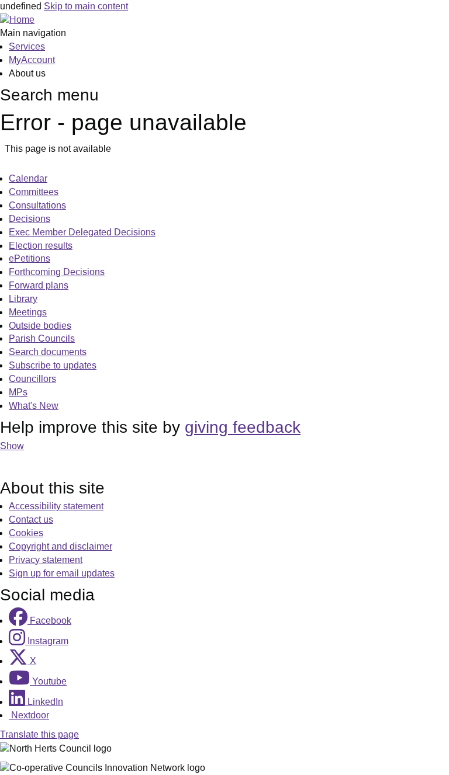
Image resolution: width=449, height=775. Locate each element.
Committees (33, 192)
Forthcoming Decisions (57, 272)
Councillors (32, 379)
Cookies (26, 533)
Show (12, 446)
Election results (40, 246)
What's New (33, 406)
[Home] (17, 20)
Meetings (28, 312)
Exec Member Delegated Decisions (82, 232)
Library (23, 299)
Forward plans (38, 285)
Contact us (31, 519)
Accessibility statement (56, 506)
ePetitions (29, 258)
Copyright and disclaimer (60, 546)
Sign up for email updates (62, 573)
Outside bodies (40, 326)
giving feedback (243, 427)
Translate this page (39, 734)
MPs (18, 392)
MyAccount (32, 60)
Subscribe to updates (52, 365)
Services (27, 46)
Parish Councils (42, 338)
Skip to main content (86, 6)
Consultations (37, 205)
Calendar (28, 178)
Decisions (29, 219)
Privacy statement (45, 560)
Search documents (48, 352)
